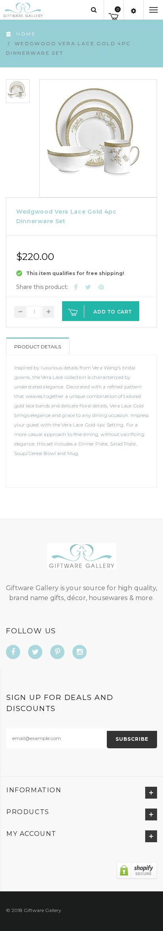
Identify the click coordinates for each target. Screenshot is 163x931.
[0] (114, 15)
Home (26, 34)
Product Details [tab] (37, 347)
